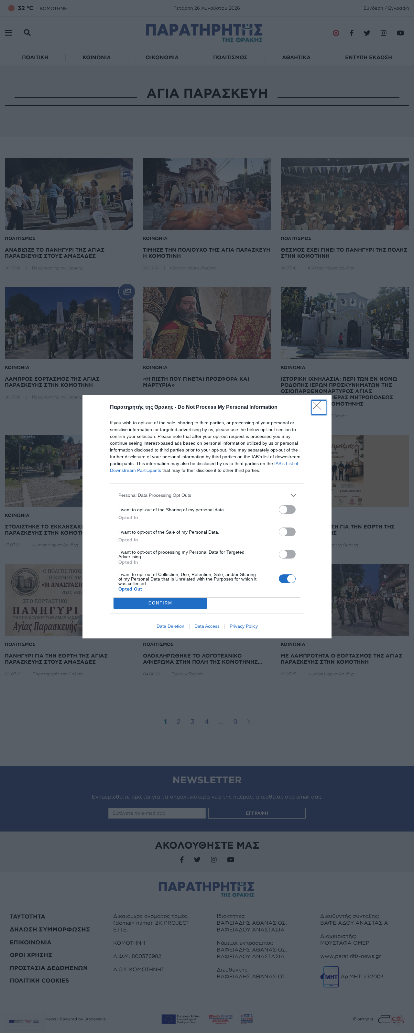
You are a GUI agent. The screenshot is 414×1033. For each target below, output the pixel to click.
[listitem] (207, 495)
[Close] (319, 407)
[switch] (287, 509)
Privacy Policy (244, 626)
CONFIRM (160, 603)
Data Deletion (170, 626)
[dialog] (207, 516)
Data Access (207, 626)
